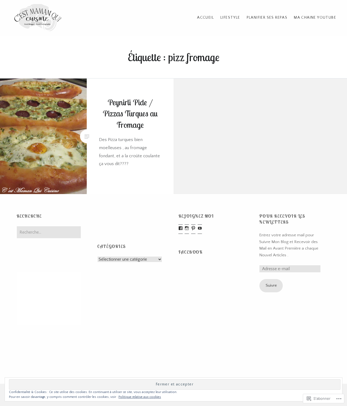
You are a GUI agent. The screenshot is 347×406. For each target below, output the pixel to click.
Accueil (205, 17)
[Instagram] (187, 228)
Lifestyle (230, 17)
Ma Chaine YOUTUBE (315, 17)
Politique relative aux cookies (139, 397)
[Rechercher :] (49, 232)
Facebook (190, 252)
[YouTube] (200, 228)
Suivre (271, 285)
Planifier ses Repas (267, 17)
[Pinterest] (193, 228)
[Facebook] (180, 228)
